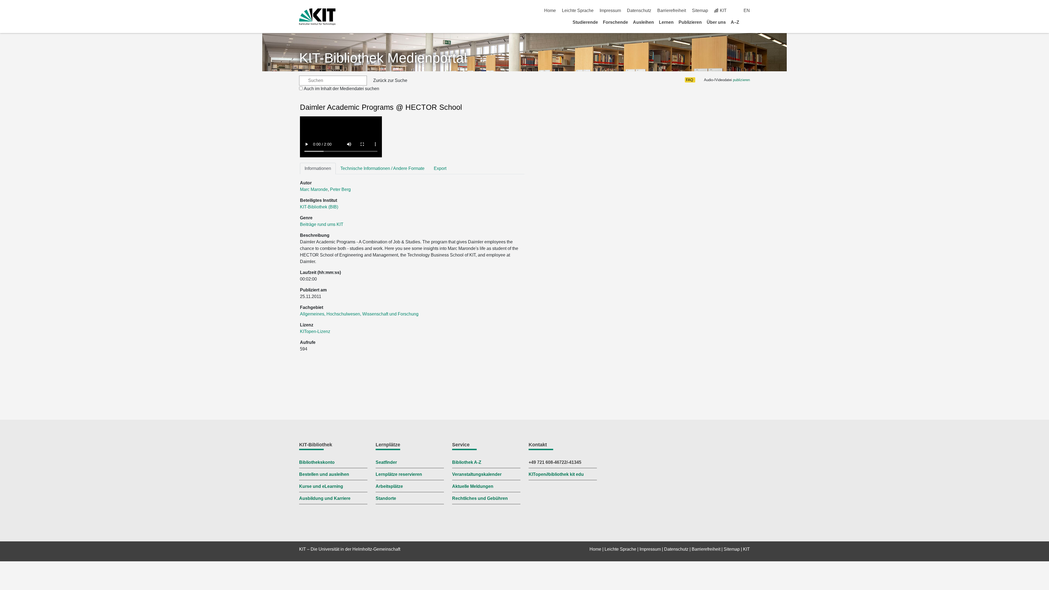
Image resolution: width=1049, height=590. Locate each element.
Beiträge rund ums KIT (321, 224)
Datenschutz (639, 10)
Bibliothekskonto (317, 462)
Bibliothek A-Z (466, 462)
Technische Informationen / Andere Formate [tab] (382, 168)
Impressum (610, 10)
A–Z (735, 22)
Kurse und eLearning (321, 486)
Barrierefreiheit (671, 10)
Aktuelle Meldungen (472, 486)
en (747, 10)
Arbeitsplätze (389, 486)
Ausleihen (643, 22)
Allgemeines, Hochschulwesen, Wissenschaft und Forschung (359, 314)
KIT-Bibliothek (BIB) (319, 207)
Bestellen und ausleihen (324, 474)
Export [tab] (440, 168)
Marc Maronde (314, 189)
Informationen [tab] (318, 168)
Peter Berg (340, 189)
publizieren (741, 80)
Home (550, 10)
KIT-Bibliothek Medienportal (383, 58)
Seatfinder (386, 462)
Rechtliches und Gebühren (480, 498)
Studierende (585, 22)
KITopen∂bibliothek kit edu (556, 474)
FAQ (689, 80)
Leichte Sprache (578, 10)
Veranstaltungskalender (477, 474)
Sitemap (700, 10)
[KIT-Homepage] (317, 16)
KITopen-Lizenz (315, 331)
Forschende (615, 22)
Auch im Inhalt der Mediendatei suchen (341, 88)
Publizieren (690, 22)
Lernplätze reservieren (399, 474)
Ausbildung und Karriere (324, 498)
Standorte (386, 498)
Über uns (716, 22)
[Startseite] (748, 22)
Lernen (666, 22)
